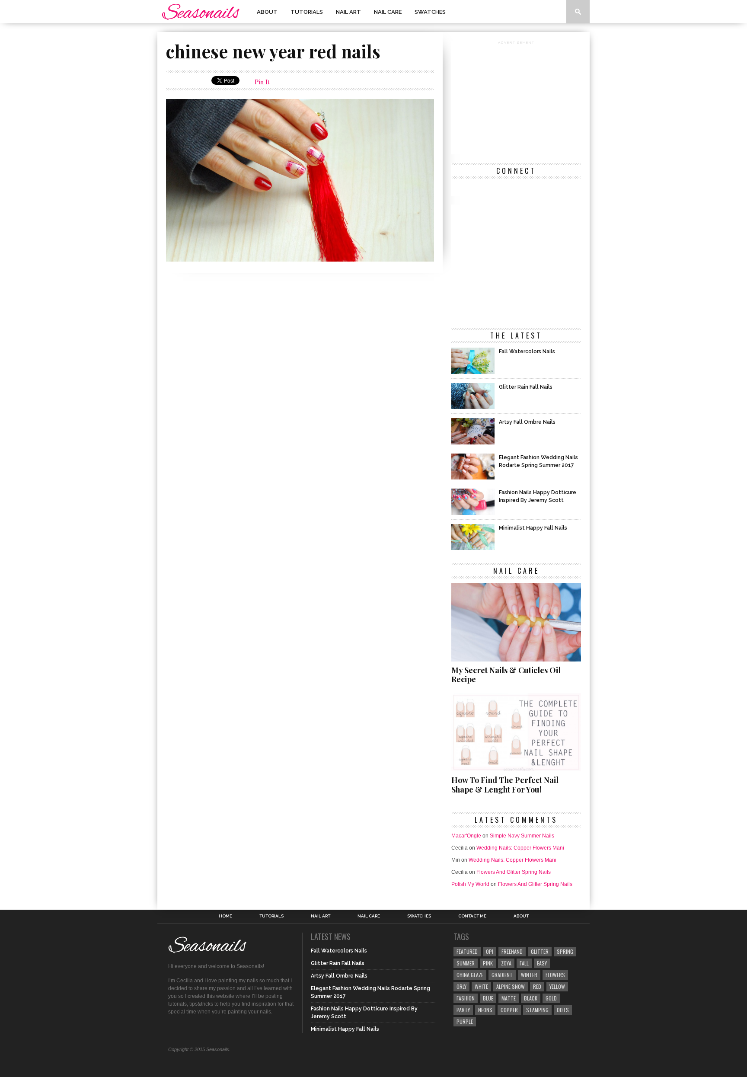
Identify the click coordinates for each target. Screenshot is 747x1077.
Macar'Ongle (466, 836)
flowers (555, 974)
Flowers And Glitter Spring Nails (513, 872)
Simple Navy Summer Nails (522, 836)
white (481, 986)
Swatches (430, 12)
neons (485, 1009)
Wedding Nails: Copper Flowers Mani (520, 848)
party (463, 1009)
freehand (512, 951)
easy (542, 963)
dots (563, 1009)
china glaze (469, 974)
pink (488, 963)
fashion (465, 998)
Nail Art (348, 12)
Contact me (472, 916)
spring (565, 951)
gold (551, 998)
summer (465, 963)
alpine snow (510, 986)
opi (489, 951)
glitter (540, 951)
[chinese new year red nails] (300, 258)
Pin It (262, 81)
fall (524, 963)
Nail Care (388, 12)
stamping (537, 1009)
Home (225, 916)
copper (509, 1009)
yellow (557, 986)
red (537, 986)
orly (461, 986)
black (530, 998)
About (267, 12)
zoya (506, 963)
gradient (502, 974)
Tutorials (306, 12)
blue (488, 998)
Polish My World (470, 884)
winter (529, 974)
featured (467, 951)
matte (508, 998)
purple (464, 1021)
